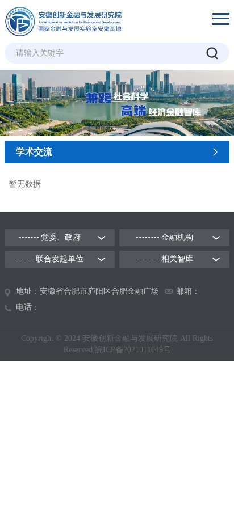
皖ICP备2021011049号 (133, 349)
